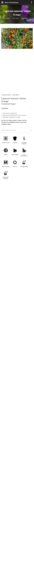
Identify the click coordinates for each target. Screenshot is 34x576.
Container (15, 142)
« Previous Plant (5, 95)
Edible (5, 154)
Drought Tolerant (24, 143)
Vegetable (25, 18)
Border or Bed (5, 142)
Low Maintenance (24, 155)
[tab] (17, 108)
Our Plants (16, 18)
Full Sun (15, 166)
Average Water (24, 166)
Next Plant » (15, 95)
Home (8, 18)
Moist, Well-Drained (6, 177)
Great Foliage (15, 154)
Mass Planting (5, 166)
